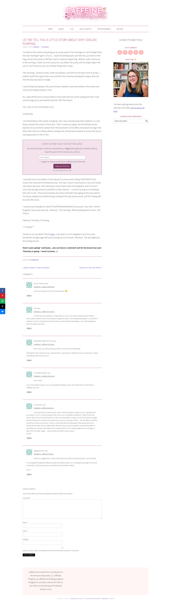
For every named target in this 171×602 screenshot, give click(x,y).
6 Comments (45, 47)
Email (25, 531)
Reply (29, 295)
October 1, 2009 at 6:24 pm (44, 408)
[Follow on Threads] (136, 52)
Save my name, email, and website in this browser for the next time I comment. (51, 550)
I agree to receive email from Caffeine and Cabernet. (63, 161)
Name (25, 522)
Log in (112, 598)
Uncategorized (34, 260)
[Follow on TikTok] (141, 52)
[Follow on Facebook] (119, 52)
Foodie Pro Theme (76, 598)
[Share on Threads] (2, 306)
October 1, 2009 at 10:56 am (44, 287)
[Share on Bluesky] (2, 311)
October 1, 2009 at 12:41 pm (44, 376)
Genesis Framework (93, 598)
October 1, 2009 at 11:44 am (44, 311)
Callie (52, 234)
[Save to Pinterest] (2, 295)
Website (25, 539)
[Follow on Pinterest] (125, 52)
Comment (27, 498)
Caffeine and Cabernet (85, 11)
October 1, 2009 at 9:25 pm (44, 454)
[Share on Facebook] (2, 290)
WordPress (105, 598)
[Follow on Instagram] (130, 52)
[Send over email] (2, 301)
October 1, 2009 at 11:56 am (44, 344)
